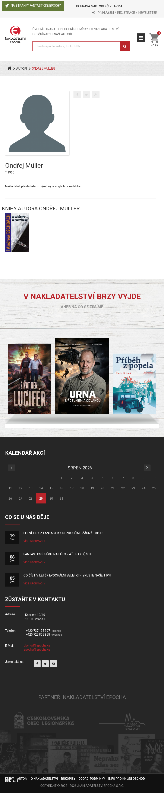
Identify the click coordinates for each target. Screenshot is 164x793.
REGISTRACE (126, 12)
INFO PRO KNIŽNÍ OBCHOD (126, 778)
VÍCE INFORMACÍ (33, 541)
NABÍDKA (141, 37)
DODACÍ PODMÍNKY (92, 778)
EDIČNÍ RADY (42, 34)
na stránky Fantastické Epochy (36, 5)
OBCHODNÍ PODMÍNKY (73, 29)
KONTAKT (11, 781)
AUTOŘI (21, 68)
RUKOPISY (68, 778)
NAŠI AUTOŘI (63, 34)
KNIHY (9, 778)
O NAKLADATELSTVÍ (105, 29)
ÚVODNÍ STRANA (44, 29)
